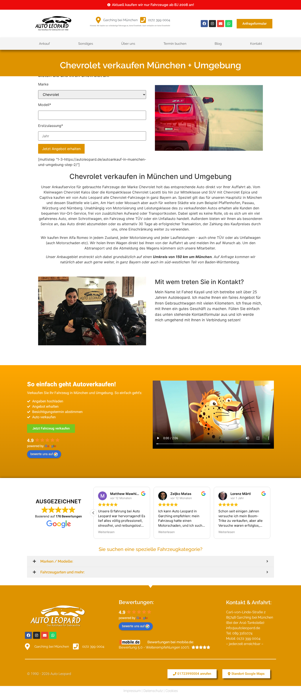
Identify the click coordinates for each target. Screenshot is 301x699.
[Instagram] (212, 23)
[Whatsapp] (228, 23)
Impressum (132, 691)
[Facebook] (204, 23)
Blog (218, 44)
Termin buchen (175, 44)
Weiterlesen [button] (106, 532)
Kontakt (256, 44)
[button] (93, 512)
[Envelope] (220, 23)
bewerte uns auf (41, 454)
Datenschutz (153, 691)
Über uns (128, 44)
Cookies (171, 691)
